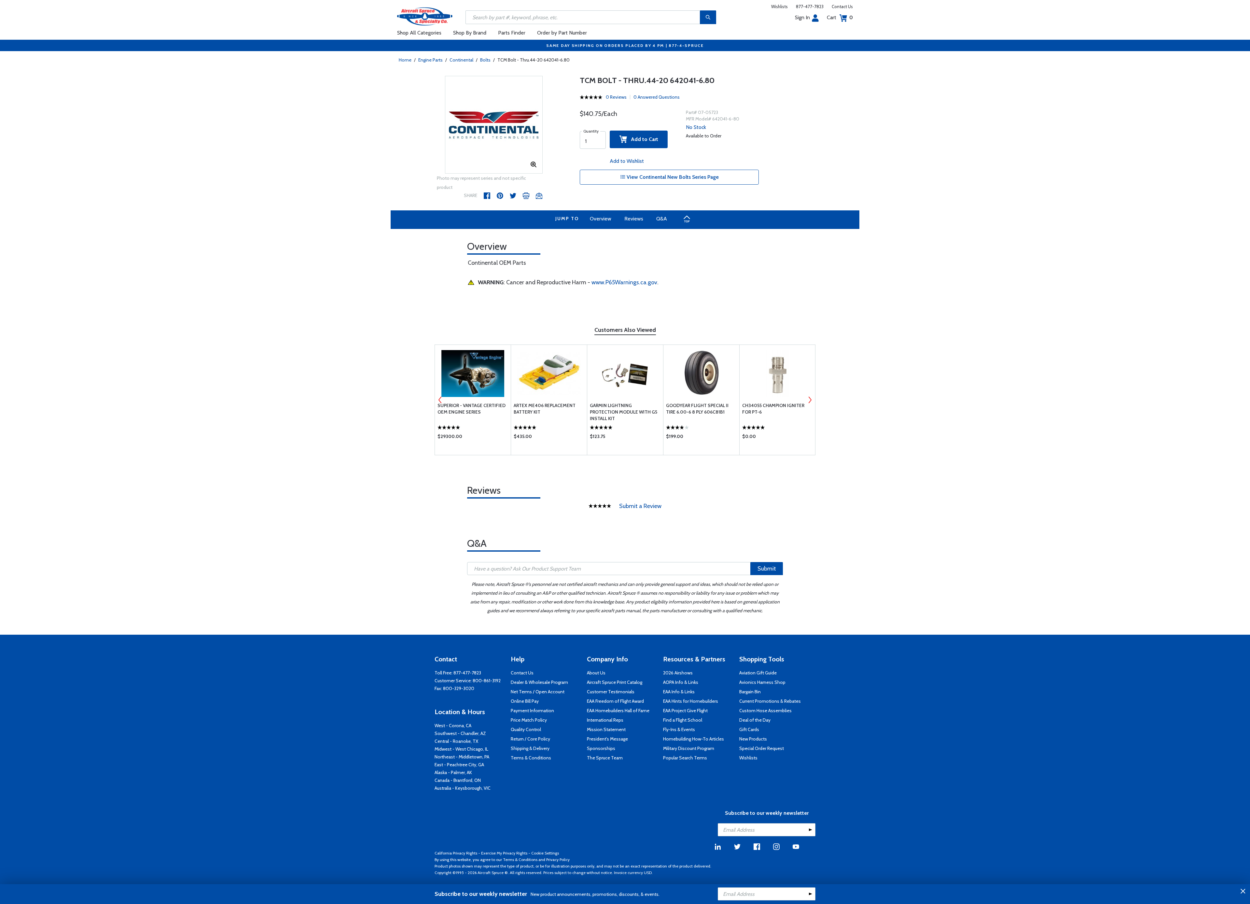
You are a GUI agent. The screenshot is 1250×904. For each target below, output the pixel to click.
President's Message (607, 739)
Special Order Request (761, 748)
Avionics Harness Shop (762, 682)
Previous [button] (440, 400)
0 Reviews (616, 97)
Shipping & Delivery (530, 748)
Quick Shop (473, 438)
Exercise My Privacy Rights (504, 853)
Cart (840, 17)
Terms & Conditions (531, 758)
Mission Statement (606, 729)
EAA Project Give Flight (685, 710)
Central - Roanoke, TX (456, 741)
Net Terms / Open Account (537, 692)
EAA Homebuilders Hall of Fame (618, 710)
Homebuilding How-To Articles (693, 739)
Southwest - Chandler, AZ (460, 733)
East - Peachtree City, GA (459, 765)
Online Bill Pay (525, 701)
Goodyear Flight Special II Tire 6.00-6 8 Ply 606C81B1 (697, 409)
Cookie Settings (545, 853)
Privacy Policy (558, 859)
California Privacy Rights (456, 853)
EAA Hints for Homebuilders (690, 701)
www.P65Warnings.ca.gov (624, 282)
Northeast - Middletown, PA (462, 757)
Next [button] (809, 400)
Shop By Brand (469, 33)
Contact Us (842, 6)
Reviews (633, 219)
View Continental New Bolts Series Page (672, 177)
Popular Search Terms (685, 758)
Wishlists (779, 6)
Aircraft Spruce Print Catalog (614, 682)
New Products (753, 739)
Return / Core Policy (530, 739)
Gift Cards (749, 729)
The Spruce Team (605, 758)
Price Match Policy (529, 720)
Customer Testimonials (610, 692)
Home (405, 60)
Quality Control (526, 729)
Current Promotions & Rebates (770, 701)
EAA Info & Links (679, 692)
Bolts (485, 60)
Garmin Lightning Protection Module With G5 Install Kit (623, 412)
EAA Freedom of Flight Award (615, 701)
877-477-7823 (810, 6)
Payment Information (532, 710)
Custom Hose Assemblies (765, 710)
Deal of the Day (755, 720)
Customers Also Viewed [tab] (625, 329)
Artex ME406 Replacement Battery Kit (545, 409)
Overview (600, 219)
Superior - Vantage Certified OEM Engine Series (472, 409)
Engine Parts (430, 60)
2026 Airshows (678, 673)
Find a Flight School (682, 720)
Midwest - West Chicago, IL (461, 749)
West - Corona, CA (453, 725)
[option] (493, 125)
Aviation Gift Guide (758, 673)
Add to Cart (642, 139)
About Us (596, 673)
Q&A (661, 219)
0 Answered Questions (656, 97)
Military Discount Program (688, 748)
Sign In (802, 17)
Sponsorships (601, 748)
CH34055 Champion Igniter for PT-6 (773, 409)
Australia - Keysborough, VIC (463, 788)
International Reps (605, 720)
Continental (461, 60)
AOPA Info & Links (680, 682)
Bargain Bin (750, 692)
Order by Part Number (562, 33)
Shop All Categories (419, 33)
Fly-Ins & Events (679, 729)
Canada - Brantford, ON (458, 780)
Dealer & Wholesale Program (539, 682)
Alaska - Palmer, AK (453, 772)
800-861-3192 (487, 681)
